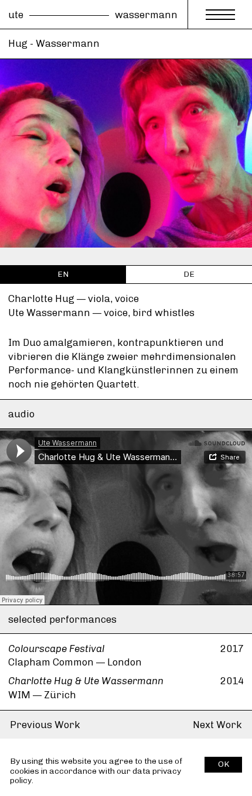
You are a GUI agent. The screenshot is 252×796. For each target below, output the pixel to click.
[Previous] (26, 256)
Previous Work (45, 724)
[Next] (225, 256)
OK (223, 764)
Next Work (217, 724)
